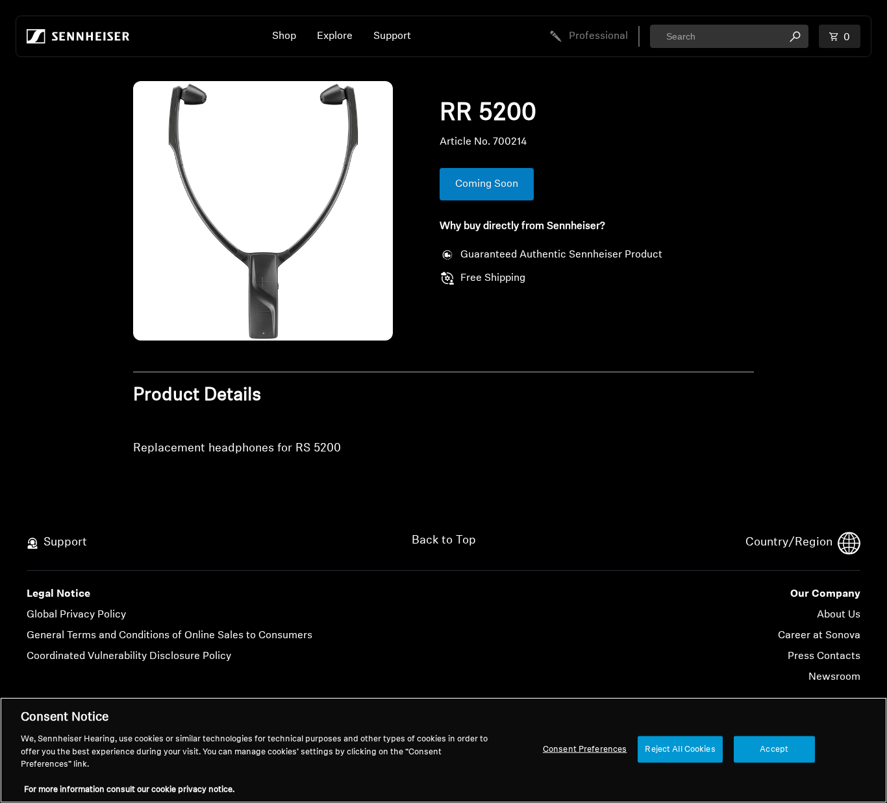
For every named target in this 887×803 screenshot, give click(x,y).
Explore (335, 36)
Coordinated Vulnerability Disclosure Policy (129, 656)
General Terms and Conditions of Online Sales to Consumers (169, 635)
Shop (284, 36)
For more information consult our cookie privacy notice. (129, 789)
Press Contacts (824, 656)
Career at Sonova (819, 635)
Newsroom (834, 677)
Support (392, 36)
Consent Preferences (585, 749)
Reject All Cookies (680, 749)
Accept (774, 749)
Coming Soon (486, 184)
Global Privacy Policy (76, 615)
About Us (838, 615)
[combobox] (729, 36)
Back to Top (444, 541)
